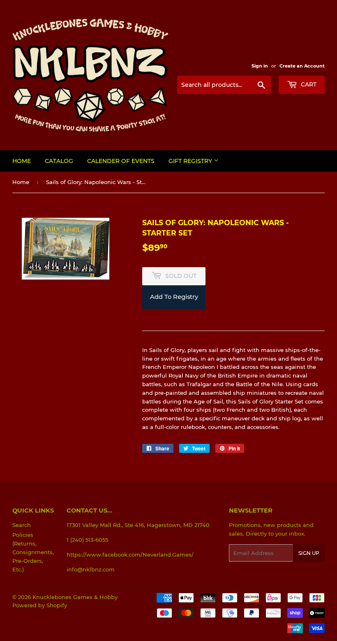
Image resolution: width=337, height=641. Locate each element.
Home (21, 161)
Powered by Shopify (39, 605)
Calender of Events (121, 161)
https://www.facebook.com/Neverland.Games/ (130, 554)
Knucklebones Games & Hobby (75, 597)
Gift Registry (191, 161)
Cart (307, 84)
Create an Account (302, 66)
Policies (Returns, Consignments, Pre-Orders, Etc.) (33, 551)
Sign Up (308, 553)
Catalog (59, 161)
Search (21, 525)
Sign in (260, 66)
